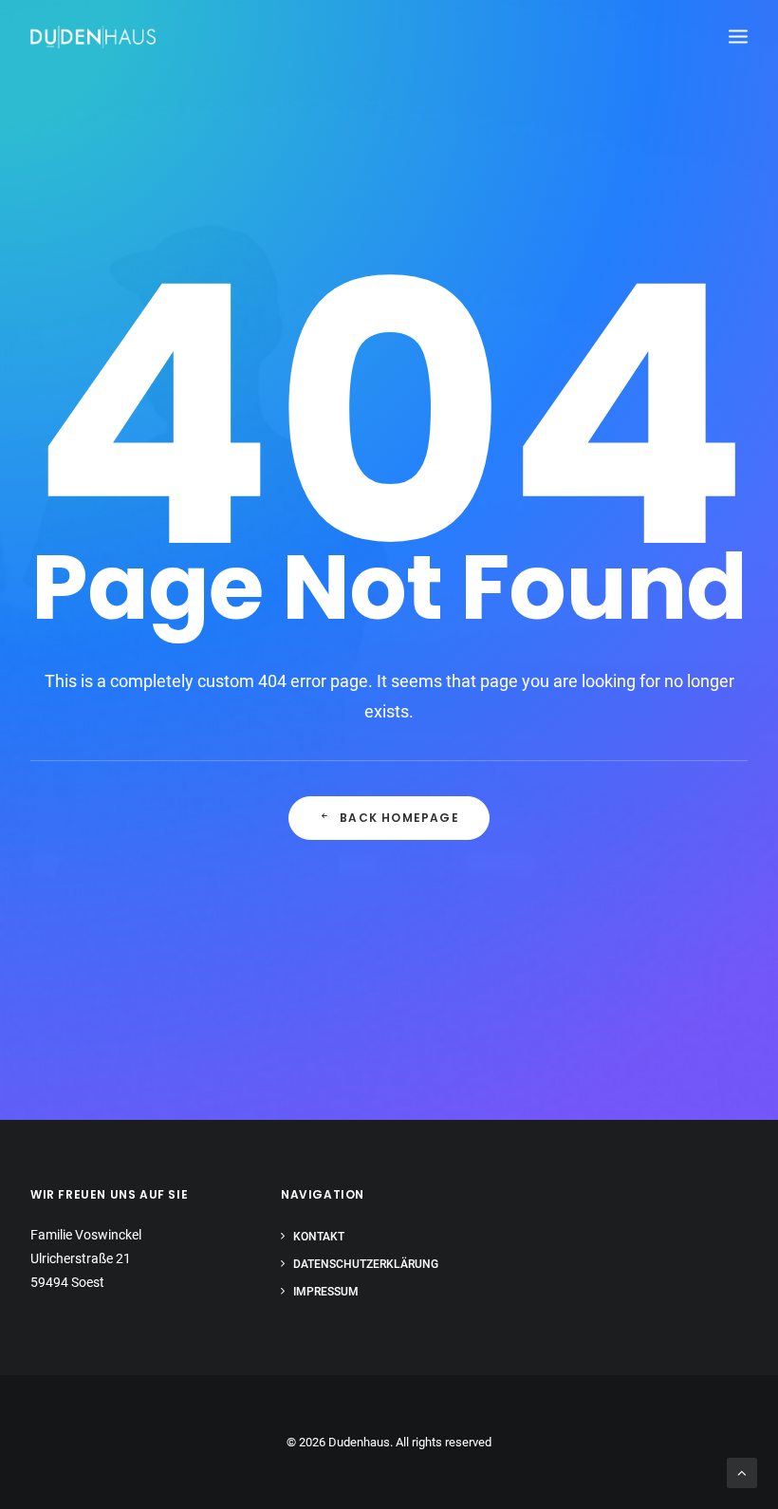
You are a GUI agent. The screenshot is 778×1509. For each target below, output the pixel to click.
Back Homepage (399, 818)
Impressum (326, 1291)
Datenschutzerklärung (365, 1264)
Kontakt (318, 1236)
